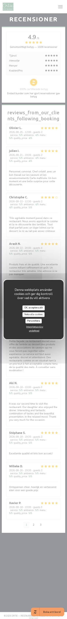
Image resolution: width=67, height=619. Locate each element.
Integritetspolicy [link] (34, 327)
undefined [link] (34, 330)
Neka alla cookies (33, 314)
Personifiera (33, 320)
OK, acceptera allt (33, 307)
